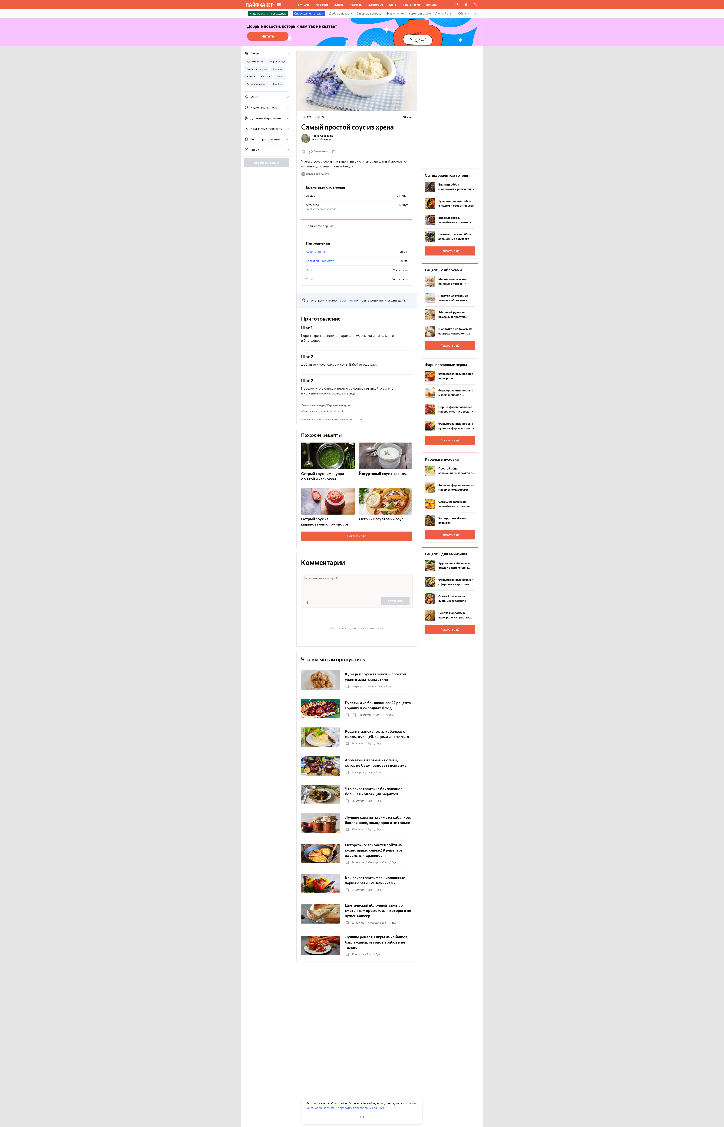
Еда (388, 686)
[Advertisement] (450, 107)
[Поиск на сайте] (457, 4)
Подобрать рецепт (266, 162)
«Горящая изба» (372, 686)
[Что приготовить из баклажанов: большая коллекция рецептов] (357, 794)
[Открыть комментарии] (354, 715)
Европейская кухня (338, 405)
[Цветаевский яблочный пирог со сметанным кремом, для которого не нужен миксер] (357, 914)
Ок (362, 1117)
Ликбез (388, 715)
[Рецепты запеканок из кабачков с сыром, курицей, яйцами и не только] (357, 737)
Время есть (348, 300)
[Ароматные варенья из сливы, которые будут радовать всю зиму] (357, 766)
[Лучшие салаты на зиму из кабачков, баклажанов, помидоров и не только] (357, 823)
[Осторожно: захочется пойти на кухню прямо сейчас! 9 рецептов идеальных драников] (357, 853)
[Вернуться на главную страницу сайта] (260, 5)
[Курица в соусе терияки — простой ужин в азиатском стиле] (357, 680)
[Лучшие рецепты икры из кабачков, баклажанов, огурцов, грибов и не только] (357, 945)
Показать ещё (356, 536)
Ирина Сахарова (322, 135)
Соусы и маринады (313, 405)
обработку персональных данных (361, 1108)
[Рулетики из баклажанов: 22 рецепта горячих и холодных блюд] (357, 708)
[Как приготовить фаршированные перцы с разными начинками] (357, 883)
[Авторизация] (475, 4)
